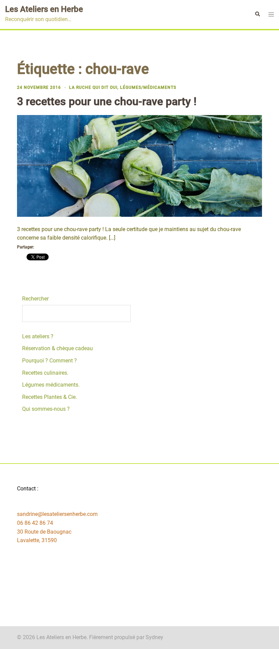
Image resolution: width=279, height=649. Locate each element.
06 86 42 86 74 (35, 523)
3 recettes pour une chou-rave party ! (107, 101)
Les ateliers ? (37, 336)
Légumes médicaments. (51, 385)
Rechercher (35, 298)
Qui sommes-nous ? (46, 409)
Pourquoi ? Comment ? (49, 360)
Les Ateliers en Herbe (44, 9)
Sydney (154, 637)
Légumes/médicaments (148, 87)
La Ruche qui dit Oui (93, 87)
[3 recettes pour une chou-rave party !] (139, 165)
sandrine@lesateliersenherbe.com (57, 514)
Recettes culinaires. (45, 373)
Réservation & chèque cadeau (57, 348)
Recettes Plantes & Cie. (49, 397)
